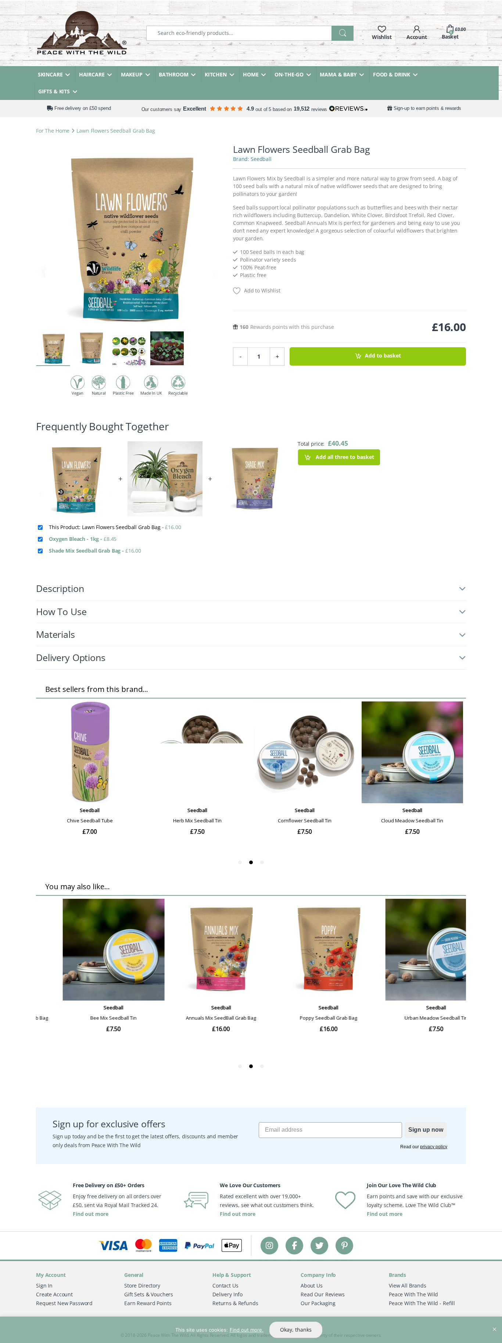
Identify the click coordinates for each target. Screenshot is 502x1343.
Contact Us (225, 1285)
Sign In (44, 1285)
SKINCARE (50, 74)
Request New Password (64, 1303)
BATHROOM (174, 74)
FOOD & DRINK (391, 74)
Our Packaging (318, 1303)
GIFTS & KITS (54, 91)
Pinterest (344, 1245)
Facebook (294, 1245)
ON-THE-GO (289, 74)
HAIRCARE (92, 74)
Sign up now (425, 1130)
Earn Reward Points (147, 1303)
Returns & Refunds (235, 1303)
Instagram (269, 1245)
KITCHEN (216, 74)
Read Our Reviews (323, 1294)
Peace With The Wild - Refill (422, 1303)
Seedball (261, 158)
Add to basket (383, 355)
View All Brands (407, 1285)
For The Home (52, 130)
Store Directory (142, 1285)
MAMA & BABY (338, 74)
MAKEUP (132, 74)
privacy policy (433, 1146)
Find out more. (246, 1330)
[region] (251, 1330)
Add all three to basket (344, 456)
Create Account (54, 1294)
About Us (312, 1285)
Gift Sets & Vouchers (148, 1294)
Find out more (90, 1213)
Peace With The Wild (413, 1294)
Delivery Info (227, 1294)
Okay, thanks (296, 1329)
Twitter (319, 1245)
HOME (250, 74)
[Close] (494, 1322)
